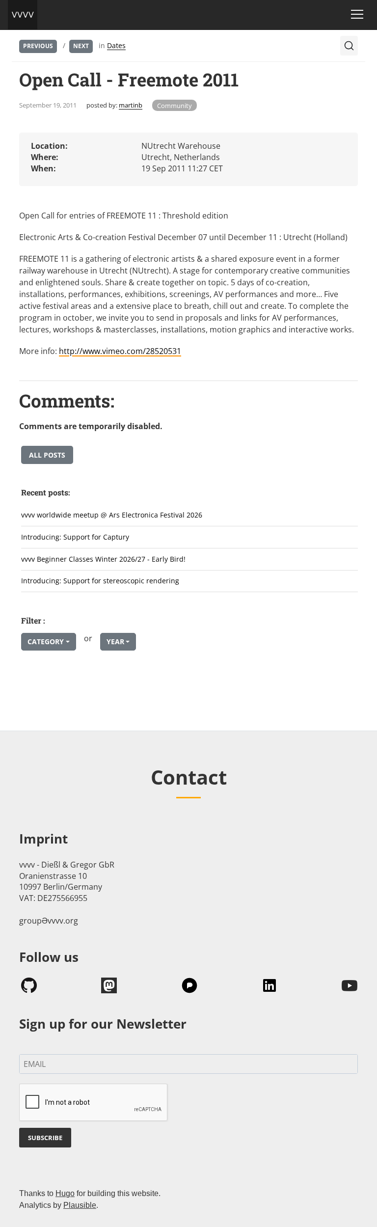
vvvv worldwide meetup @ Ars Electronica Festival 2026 (111, 514)
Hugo (65, 1193)
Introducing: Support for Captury (75, 537)
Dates (116, 45)
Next (81, 46)
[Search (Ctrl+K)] (349, 45)
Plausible (79, 1205)
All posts (47, 455)
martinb (130, 105)
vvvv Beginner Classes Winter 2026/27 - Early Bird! (103, 559)
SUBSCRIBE (45, 1137)
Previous (38, 46)
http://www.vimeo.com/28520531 (120, 351)
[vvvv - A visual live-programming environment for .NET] (22, 14)
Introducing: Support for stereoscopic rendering (100, 580)
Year (115, 641)
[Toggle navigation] (357, 14)
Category (45, 641)
